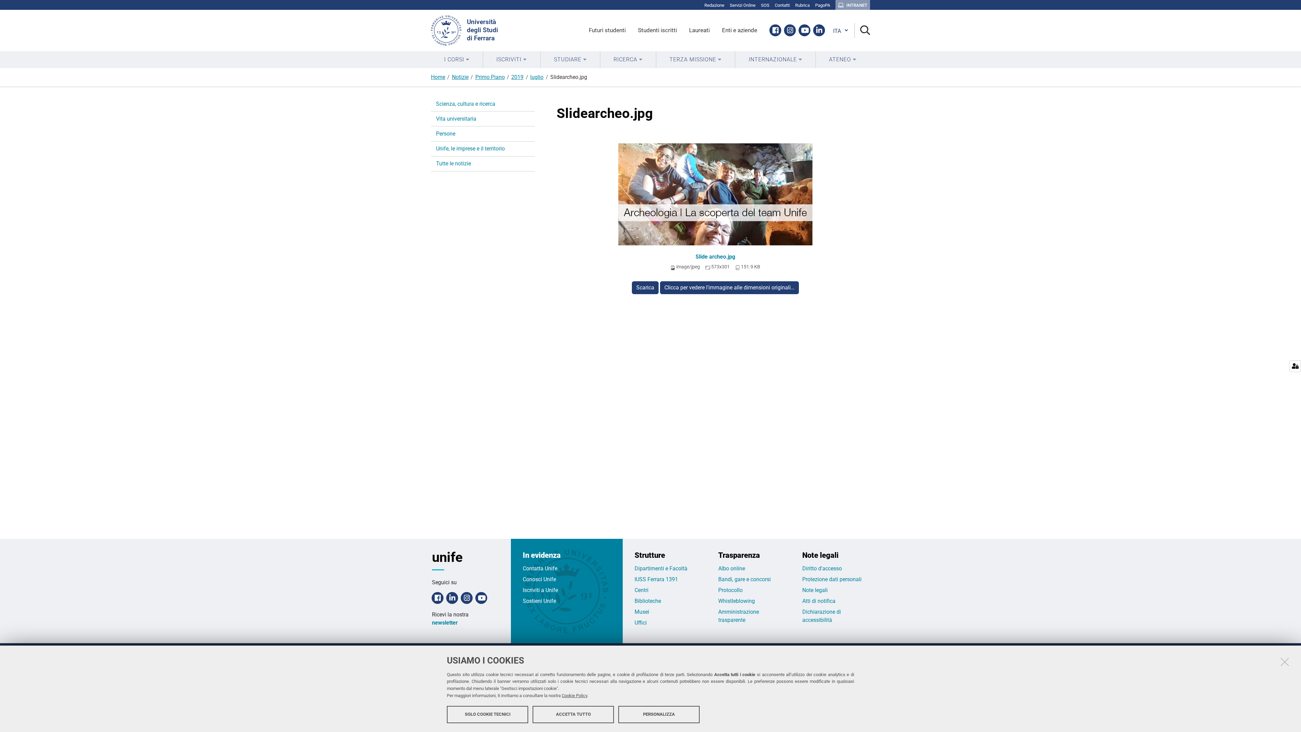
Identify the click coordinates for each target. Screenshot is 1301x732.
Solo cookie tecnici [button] (488, 714)
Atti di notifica (818, 601)
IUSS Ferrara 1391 (656, 579)
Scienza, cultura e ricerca (465, 104)
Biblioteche (648, 601)
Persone (445, 133)
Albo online (731, 568)
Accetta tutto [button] (573, 714)
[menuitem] (457, 59)
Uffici (641, 622)
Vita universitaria (456, 119)
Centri (641, 590)
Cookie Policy (574, 695)
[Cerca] (862, 30)
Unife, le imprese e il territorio (470, 148)
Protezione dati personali (832, 579)
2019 (517, 77)
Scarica (645, 287)
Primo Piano (490, 77)
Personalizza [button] (659, 714)
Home (438, 77)
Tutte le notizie (453, 163)
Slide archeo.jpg (715, 256)
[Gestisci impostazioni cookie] (1295, 366)
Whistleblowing (736, 601)
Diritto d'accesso (822, 568)
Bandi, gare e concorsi (744, 579)
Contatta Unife (540, 568)
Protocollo (730, 590)
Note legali (815, 590)
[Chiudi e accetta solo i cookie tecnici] (1284, 661)
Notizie (460, 77)
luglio (536, 77)
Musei (642, 612)
